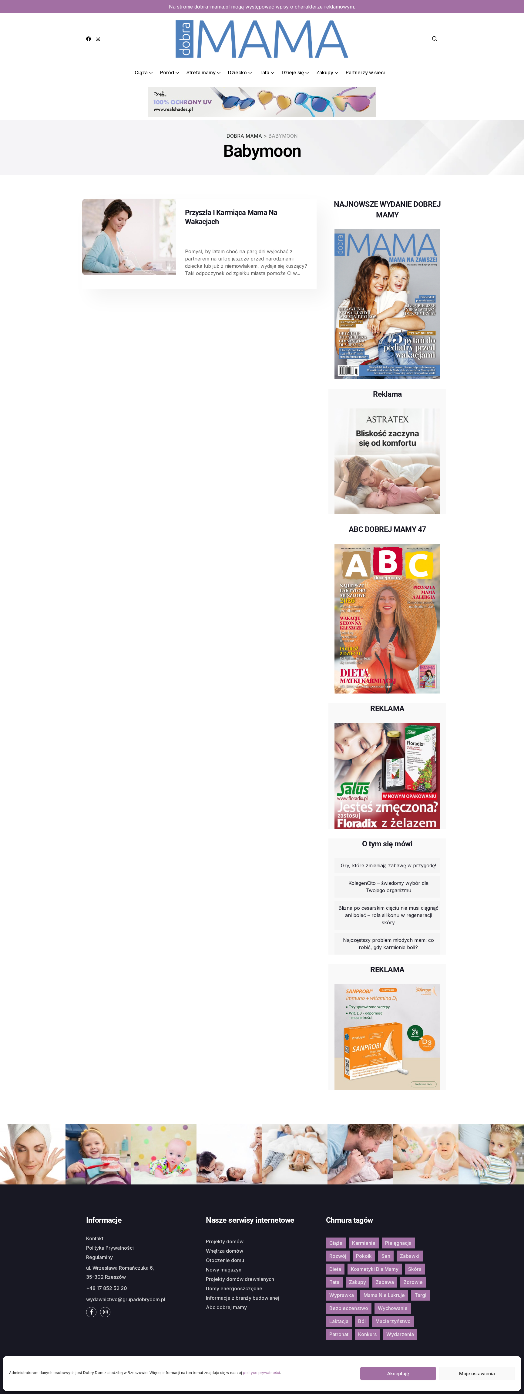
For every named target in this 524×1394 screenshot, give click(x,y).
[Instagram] (98, 38)
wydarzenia (400, 1334)
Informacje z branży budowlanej (242, 1298)
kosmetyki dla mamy (374, 1269)
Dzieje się (293, 72)
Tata (264, 72)
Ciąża (141, 72)
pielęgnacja (398, 1243)
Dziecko (237, 72)
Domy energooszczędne (234, 1288)
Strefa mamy (201, 72)
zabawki (409, 1256)
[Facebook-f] (91, 1312)
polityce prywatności (261, 1372)
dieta (335, 1269)
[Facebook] (88, 38)
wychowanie (393, 1308)
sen (385, 1256)
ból (362, 1321)
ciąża (335, 1243)
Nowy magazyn (223, 1270)
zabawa (385, 1282)
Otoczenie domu (225, 1260)
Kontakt (94, 1238)
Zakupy (324, 72)
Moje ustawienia (477, 1373)
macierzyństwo (393, 1321)
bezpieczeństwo (348, 1308)
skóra (415, 1269)
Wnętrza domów (224, 1251)
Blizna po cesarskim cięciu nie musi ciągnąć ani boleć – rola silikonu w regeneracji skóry (388, 915)
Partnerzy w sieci (365, 72)
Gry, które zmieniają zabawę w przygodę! (388, 865)
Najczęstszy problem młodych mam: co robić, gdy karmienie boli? (388, 943)
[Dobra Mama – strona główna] (262, 38)
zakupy (357, 1282)
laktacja (338, 1321)
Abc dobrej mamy (226, 1307)
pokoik (364, 1256)
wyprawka (341, 1295)
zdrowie (413, 1282)
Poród (167, 72)
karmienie (363, 1243)
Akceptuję (398, 1373)
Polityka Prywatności (110, 1248)
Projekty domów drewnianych (240, 1279)
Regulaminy (99, 1257)
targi (420, 1295)
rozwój (337, 1256)
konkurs (367, 1334)
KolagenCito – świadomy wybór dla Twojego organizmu (388, 886)
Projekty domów (225, 1241)
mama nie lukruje (384, 1295)
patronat (338, 1334)
